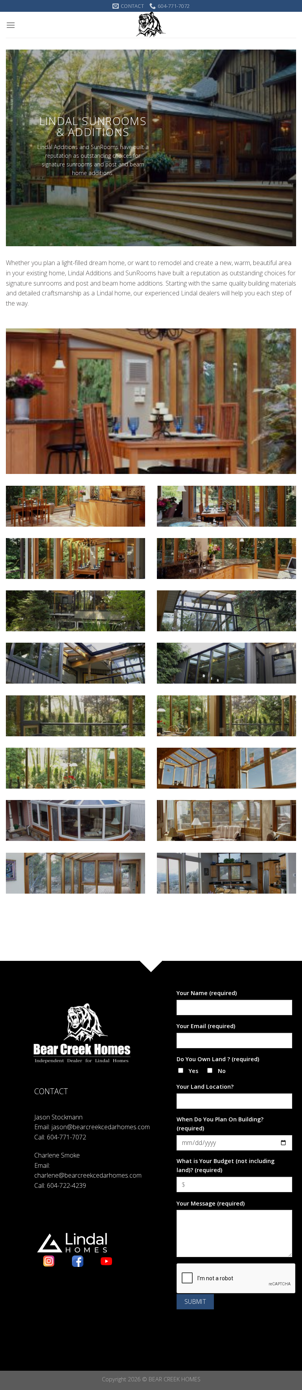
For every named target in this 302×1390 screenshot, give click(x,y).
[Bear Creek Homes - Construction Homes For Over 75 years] (151, 25)
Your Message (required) (211, 1203)
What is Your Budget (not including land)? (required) (225, 1165)
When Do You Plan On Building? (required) (220, 1123)
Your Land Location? (205, 1086)
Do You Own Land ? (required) (218, 1059)
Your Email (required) (206, 1026)
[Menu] (10, 25)
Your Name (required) (207, 993)
